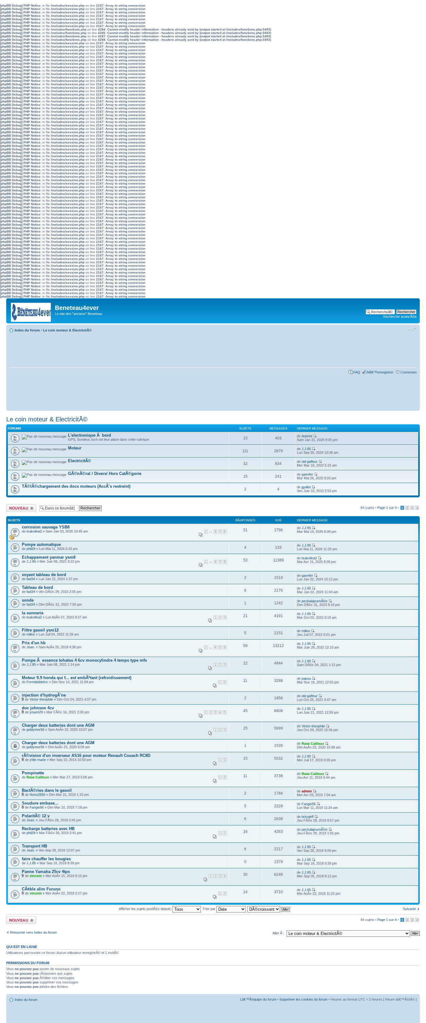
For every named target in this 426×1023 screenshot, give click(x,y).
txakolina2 (34, 531)
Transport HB (34, 846)
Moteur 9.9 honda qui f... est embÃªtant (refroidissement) (76, 677)
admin (307, 791)
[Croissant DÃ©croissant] (269, 909)
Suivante (409, 909)
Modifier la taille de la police (412, 329)
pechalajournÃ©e (314, 601)
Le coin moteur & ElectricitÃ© (67, 330)
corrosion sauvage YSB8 (46, 527)
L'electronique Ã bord (89, 435)
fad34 (31, 579)
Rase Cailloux (313, 743)
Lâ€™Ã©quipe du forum (258, 999)
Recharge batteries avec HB (48, 828)
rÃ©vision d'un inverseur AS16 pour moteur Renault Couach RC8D (86, 755)
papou (306, 678)
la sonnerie (32, 613)
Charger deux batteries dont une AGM (58, 725)
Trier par (209, 909)
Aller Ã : (278, 933)
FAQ (356, 372)
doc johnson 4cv (38, 708)
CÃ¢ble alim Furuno (41, 889)
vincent (36, 876)
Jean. (31, 647)
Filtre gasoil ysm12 (40, 630)
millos (31, 634)
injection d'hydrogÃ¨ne (44, 695)
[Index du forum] (31, 311)
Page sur (387, 507)
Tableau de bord (37, 587)
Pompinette (33, 773)
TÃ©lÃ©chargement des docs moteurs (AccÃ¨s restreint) (76, 486)
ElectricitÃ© (79, 460)
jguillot (306, 487)
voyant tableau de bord (44, 574)
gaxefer (307, 474)
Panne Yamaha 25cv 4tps (46, 871)
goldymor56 (35, 729)
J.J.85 (306, 449)
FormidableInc (37, 682)
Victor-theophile (41, 699)
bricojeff (307, 817)
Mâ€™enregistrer (380, 372)
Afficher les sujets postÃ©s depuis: (145, 909)
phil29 (31, 549)
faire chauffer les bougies (46, 858)
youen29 (36, 712)
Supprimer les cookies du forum (303, 999)
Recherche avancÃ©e (400, 316)
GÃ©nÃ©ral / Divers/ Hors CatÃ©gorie (104, 473)
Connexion (408, 372)
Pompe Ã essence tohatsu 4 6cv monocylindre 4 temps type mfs (84, 660)
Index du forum (27, 330)
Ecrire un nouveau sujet (20, 508)
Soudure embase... (40, 803)
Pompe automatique (41, 544)
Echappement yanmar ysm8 (48, 557)
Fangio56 (37, 807)
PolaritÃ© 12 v (36, 816)
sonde (28, 600)
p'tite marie (38, 760)
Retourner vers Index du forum (33, 932)
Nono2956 (37, 794)
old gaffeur (309, 461)
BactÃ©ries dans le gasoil (47, 790)
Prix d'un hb (34, 643)
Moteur (74, 448)
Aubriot (307, 436)
